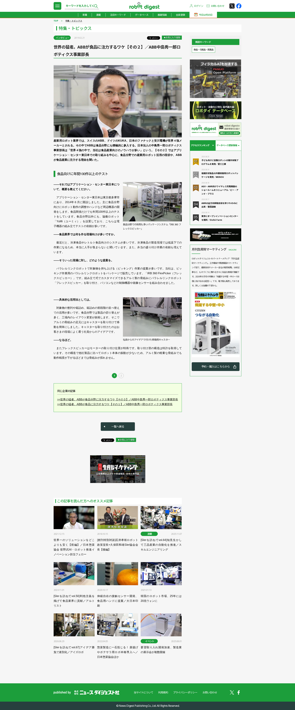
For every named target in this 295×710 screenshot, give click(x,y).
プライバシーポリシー (185, 692)
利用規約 (163, 692)
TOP (56, 20)
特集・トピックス (73, 20)
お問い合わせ (217, 6)
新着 (85, 14)
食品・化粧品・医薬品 (203, 49)
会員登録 (180, 14)
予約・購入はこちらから (215, 366)
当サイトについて (143, 692)
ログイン (198, 6)
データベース (141, 14)
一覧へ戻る (117, 426)
